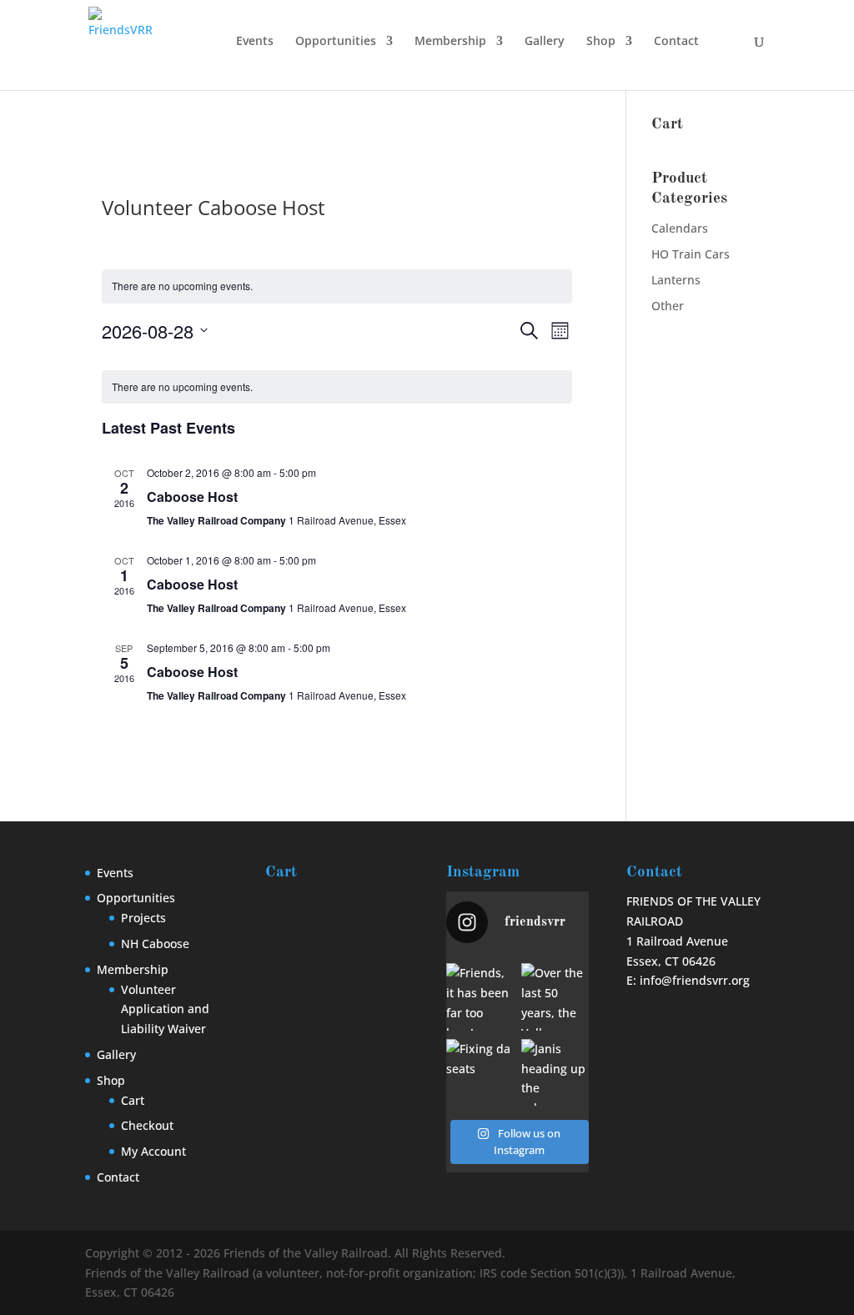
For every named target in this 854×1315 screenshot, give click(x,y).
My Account (153, 1151)
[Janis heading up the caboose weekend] (555, 1073)
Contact (676, 41)
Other (667, 306)
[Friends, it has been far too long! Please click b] (480, 997)
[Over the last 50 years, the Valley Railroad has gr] (555, 997)
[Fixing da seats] (480, 1073)
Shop (600, 41)
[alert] (337, 286)
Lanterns (676, 280)
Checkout (147, 1125)
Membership (450, 41)
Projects (143, 918)
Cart (132, 1100)
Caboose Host (192, 496)
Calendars (679, 228)
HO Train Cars (690, 254)
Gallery (545, 41)
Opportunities (335, 41)
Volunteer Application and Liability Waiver (165, 1009)
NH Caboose (155, 943)
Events (255, 41)
